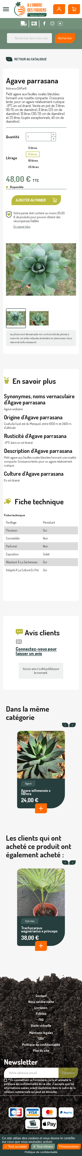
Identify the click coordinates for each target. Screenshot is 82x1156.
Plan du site (41, 1051)
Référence (11, 88)
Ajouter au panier (31, 200)
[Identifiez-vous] (59, 9)
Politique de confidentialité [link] (41, 1152)
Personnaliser (69, 1146)
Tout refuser (44, 1146)
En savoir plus (22, 227)
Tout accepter (17, 1146)
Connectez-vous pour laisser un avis (36, 651)
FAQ (41, 1020)
